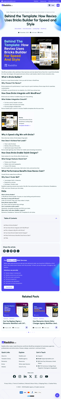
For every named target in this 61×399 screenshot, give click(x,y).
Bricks (3, 364)
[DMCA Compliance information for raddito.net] (30, 396)
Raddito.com (22, 356)
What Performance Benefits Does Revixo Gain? (17, 235)
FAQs (6, 238)
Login (53, 5)
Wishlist (36, 1)
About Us (3, 356)
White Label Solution (54, 1)
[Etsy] (35, 376)
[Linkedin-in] (25, 376)
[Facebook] (14, 376)
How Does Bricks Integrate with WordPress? (17, 228)
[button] (58, 5)
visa (17, 12)
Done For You (22, 367)
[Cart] (49, 5)
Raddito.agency (23, 358)
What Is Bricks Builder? (11, 225)
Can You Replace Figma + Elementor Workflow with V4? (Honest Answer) (14, 323)
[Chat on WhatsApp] (57, 395)
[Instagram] (19, 376)
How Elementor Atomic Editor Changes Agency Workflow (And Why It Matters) (45, 323)
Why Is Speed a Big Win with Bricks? (15, 230)
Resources (43, 1)
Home (7, 12)
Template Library (6, 358)
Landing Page (36, 28)
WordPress (43, 28)
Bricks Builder (18, 28)
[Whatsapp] (41, 376)
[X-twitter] (30, 376)
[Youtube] (46, 376)
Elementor (6, 318)
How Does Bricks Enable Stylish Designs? (16, 233)
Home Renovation (27, 28)
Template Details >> (24, 125)
